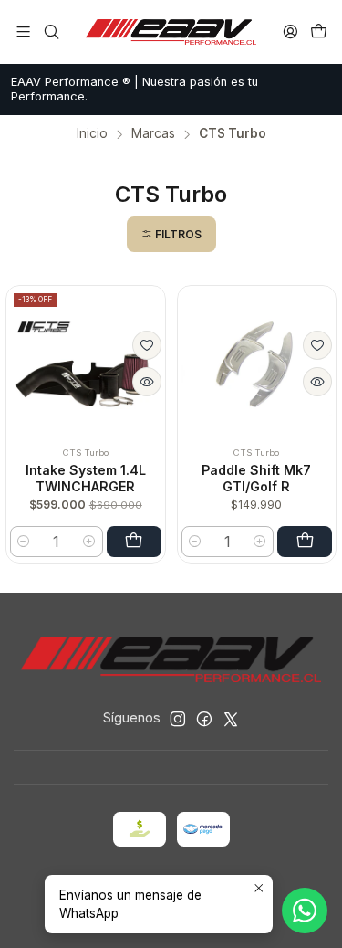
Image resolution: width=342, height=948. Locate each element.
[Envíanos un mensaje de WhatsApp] (304, 910)
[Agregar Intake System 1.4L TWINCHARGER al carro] (134, 541)
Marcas (153, 134)
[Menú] (23, 31)
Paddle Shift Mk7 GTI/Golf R (256, 478)
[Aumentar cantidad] (89, 541)
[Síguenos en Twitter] (231, 719)
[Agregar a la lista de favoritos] (146, 345)
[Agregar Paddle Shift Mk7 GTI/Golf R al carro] (304, 541)
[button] (171, 234)
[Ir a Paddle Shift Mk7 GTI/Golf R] (257, 365)
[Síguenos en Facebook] (204, 719)
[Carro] (318, 31)
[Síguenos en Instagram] (178, 719)
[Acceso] (290, 31)
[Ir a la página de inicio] (171, 32)
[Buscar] (50, 31)
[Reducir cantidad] (23, 541)
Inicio (92, 134)
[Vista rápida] (146, 381)
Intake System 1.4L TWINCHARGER (86, 478)
